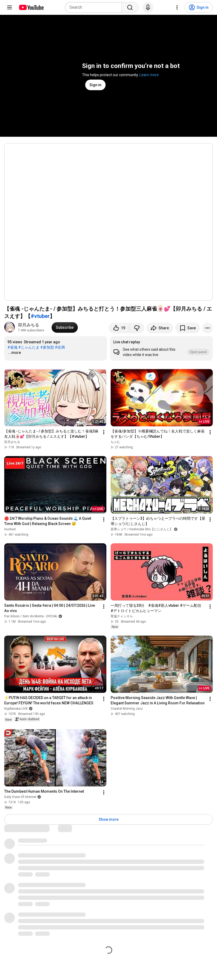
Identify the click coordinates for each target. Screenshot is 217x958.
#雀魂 (12, 347)
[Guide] (9, 7)
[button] (161, 348)
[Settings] (177, 7)
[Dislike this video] (136, 328)
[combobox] (94, 7)
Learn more (149, 75)
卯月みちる (28, 324)
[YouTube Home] (31, 7)
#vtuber (40, 316)
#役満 (60, 347)
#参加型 (47, 347)
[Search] (129, 7)
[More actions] (207, 328)
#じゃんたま (28, 347)
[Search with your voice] (148, 7)
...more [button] (14, 352)
